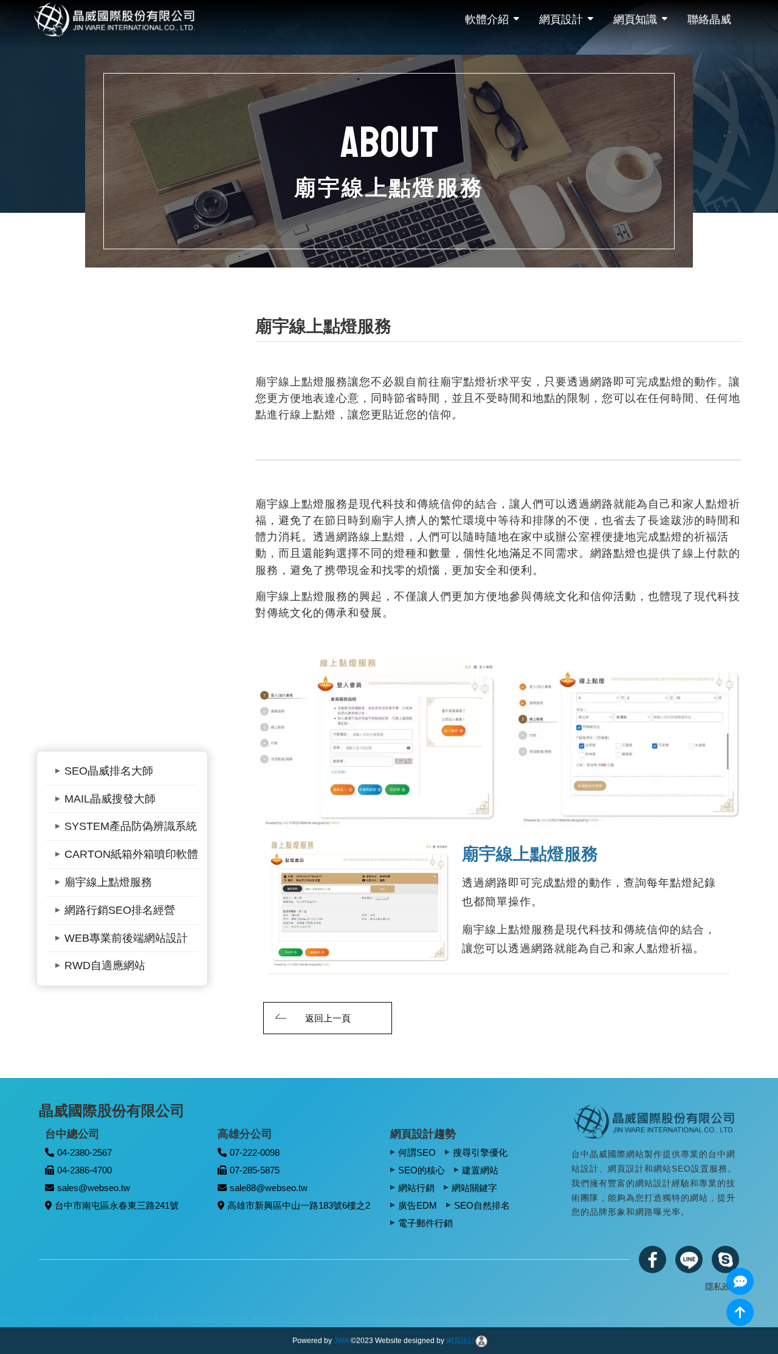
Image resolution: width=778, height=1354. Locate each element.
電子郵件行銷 (425, 1223)
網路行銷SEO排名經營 (119, 910)
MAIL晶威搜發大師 (110, 799)
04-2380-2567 (84, 1152)
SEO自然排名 (482, 1205)
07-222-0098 (255, 1152)
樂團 (260, 1320)
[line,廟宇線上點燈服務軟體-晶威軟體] (689, 1259)
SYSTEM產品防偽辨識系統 (130, 826)
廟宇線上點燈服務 (108, 882)
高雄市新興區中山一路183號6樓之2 (298, 1205)
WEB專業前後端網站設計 (126, 938)
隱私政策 (722, 1286)
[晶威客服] (740, 1281)
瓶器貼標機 (435, 1320)
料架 (56, 1320)
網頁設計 (561, 19)
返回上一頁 (328, 1018)
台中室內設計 (166, 1320)
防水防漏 (204, 1320)
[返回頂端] (740, 1312)
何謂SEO (417, 1152)
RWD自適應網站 (104, 965)
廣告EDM (417, 1205)
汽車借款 (80, 1320)
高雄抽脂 (15, 1320)
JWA (341, 1340)
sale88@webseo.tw (269, 1188)
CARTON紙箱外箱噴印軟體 (131, 854)
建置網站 (480, 1170)
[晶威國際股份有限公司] (655, 1121)
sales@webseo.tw (93, 1188)
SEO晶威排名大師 (108, 771)
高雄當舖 (285, 1320)
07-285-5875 (255, 1170)
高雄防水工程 (120, 1320)
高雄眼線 (236, 1320)
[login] (481, 1340)
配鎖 (39, 1320)
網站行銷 (416, 1188)
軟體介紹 (487, 19)
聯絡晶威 (709, 19)
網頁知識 (635, 19)
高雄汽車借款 (361, 1320)
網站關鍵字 (474, 1188)
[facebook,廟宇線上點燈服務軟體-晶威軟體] (652, 1259)
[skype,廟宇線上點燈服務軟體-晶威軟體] (725, 1259)
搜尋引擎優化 (480, 1152)
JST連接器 (319, 1320)
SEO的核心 (421, 1170)
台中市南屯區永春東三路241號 (117, 1205)
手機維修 (400, 1320)
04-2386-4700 (84, 1170)
